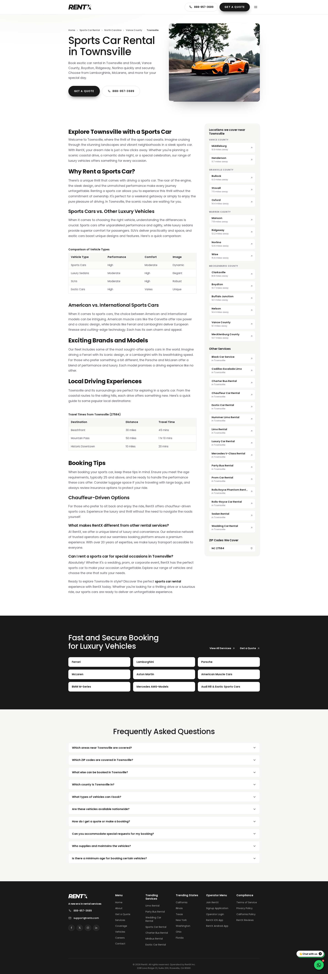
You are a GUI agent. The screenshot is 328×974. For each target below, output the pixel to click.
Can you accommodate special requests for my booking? (113, 834)
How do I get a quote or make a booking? (101, 821)
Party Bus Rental (155, 911)
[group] (132, 270)
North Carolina (112, 30)
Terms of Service (246, 902)
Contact (120, 943)
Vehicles (120, 931)
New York (181, 920)
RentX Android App (217, 926)
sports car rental (168, 581)
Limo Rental (152, 905)
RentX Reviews (245, 920)
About (118, 908)
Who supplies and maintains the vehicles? (101, 846)
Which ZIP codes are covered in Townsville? (102, 760)
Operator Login (215, 914)
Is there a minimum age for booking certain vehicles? (109, 858)
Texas (179, 914)
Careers (120, 937)
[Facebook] (71, 928)
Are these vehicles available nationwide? (100, 809)
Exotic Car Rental (155, 944)
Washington (183, 926)
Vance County (134, 30)
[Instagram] (88, 928)
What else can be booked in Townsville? (100, 772)
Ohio (178, 931)
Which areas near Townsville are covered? (102, 748)
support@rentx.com (86, 918)
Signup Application (217, 908)
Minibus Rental (154, 938)
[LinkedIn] (96, 928)
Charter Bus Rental (156, 933)
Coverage (121, 926)
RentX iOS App (214, 920)
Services (120, 920)
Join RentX (212, 902)
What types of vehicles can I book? (96, 797)
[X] (80, 928)
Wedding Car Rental (153, 919)
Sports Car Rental (90, 30)
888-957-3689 (204, 7)
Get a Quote (235, 7)
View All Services (220, 648)
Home (71, 30)
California (181, 902)
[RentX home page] (80, 7)
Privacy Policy (244, 908)
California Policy (246, 914)
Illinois (179, 908)
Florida (180, 937)
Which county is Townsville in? (93, 784)
